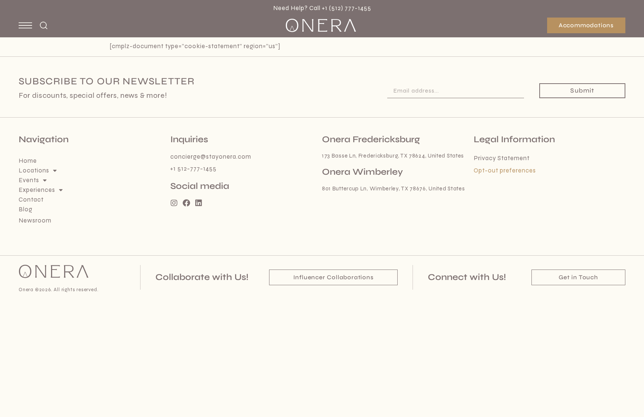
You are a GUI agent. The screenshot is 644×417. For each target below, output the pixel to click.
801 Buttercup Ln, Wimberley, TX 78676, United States (393, 188)
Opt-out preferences (505, 170)
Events (29, 180)
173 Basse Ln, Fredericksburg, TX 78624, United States (393, 155)
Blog (25, 209)
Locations (34, 170)
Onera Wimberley (362, 172)
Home (28, 161)
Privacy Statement (502, 158)
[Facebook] (186, 203)
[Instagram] (174, 203)
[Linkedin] (198, 203)
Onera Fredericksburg (371, 139)
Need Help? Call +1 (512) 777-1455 (322, 8)
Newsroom (35, 220)
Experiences (37, 190)
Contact (31, 199)
